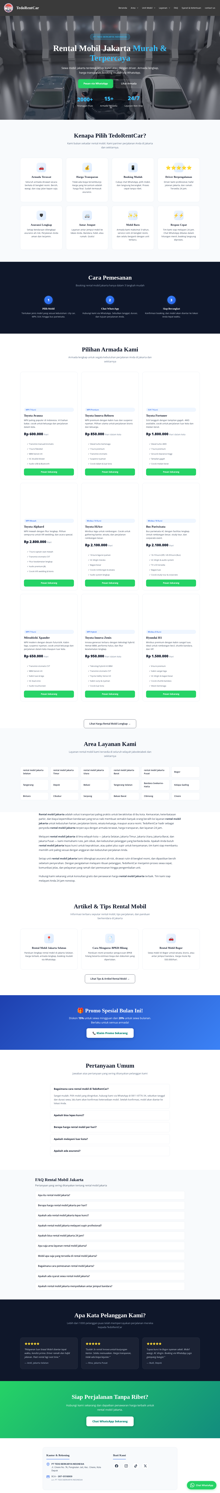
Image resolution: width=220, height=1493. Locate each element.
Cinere (177, 796)
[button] (136, 8)
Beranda (123, 7)
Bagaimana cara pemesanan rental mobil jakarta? (66, 1266)
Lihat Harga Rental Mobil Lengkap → (110, 723)
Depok (56, 784)
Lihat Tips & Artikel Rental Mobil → (110, 978)
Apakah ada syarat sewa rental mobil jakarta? (64, 1276)
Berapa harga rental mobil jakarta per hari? (62, 1205)
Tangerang (28, 784)
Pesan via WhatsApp (96, 83)
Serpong (88, 796)
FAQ (176, 7)
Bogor (177, 771)
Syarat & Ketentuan (191, 7)
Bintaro (27, 796)
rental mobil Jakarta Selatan (33, 772)
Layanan (163, 7)
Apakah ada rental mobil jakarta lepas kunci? (63, 1215)
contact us (210, 7)
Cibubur (57, 796)
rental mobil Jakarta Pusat (154, 772)
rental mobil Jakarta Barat (124, 772)
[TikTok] (135, 1466)
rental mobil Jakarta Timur (63, 772)
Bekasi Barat (120, 796)
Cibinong (148, 796)
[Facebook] (116, 1466)
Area (133, 7)
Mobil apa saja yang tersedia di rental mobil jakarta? (67, 1256)
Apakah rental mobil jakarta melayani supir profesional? (70, 1225)
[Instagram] (126, 1466)
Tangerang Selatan (123, 784)
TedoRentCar (27, 8)
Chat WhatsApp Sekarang (110, 1421)
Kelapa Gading (181, 784)
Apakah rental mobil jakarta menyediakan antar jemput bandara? (75, 1286)
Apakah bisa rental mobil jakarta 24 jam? (61, 1235)
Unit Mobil (147, 7)
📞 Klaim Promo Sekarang (110, 1033)
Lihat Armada (128, 83)
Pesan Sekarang (49, 471)
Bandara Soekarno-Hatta (154, 785)
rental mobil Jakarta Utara (94, 772)
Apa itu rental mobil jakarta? (54, 1195)
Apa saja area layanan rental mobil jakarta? (62, 1245)
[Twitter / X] (145, 1466)
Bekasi (87, 784)
